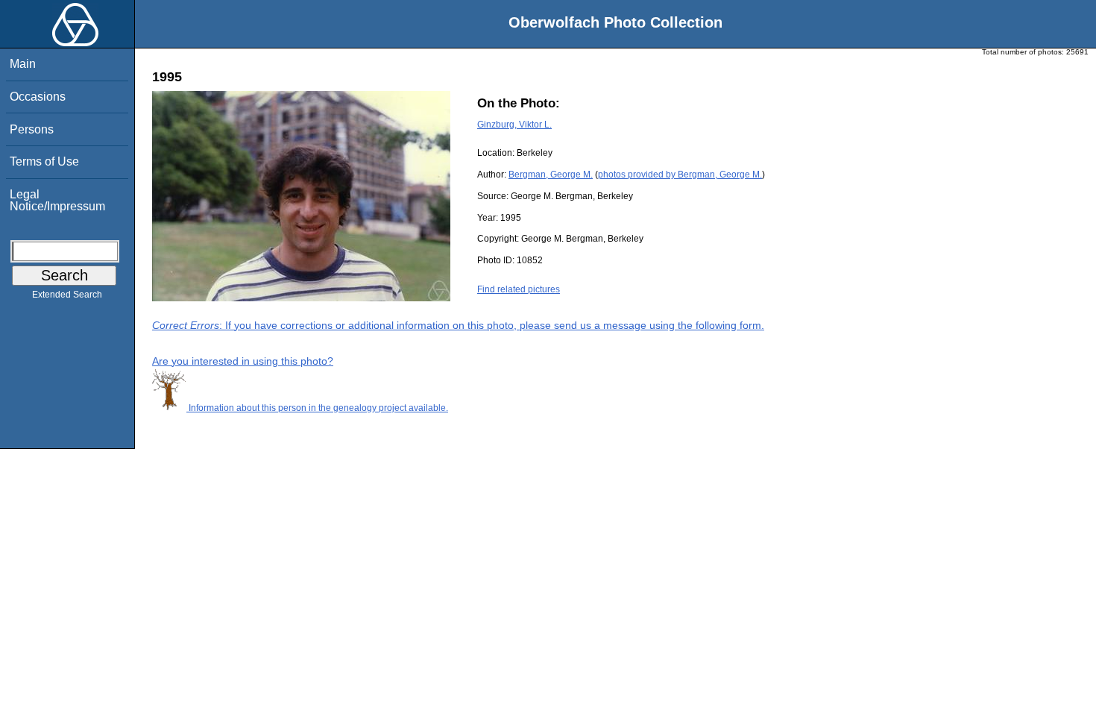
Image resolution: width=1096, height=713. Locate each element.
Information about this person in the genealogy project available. (317, 408)
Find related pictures (518, 289)
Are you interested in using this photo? (242, 361)
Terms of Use (44, 161)
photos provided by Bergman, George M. (680, 174)
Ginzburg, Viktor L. (514, 124)
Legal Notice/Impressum (57, 200)
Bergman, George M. (550, 174)
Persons (32, 129)
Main (23, 63)
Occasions (38, 96)
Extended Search (67, 294)
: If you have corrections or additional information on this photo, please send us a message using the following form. (458, 325)
